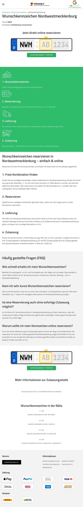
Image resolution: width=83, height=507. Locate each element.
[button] (3, 4)
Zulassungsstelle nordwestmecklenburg (41, 391)
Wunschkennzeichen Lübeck (41, 424)
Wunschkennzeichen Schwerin (41, 434)
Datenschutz (67, 464)
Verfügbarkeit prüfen (41, 55)
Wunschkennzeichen (19, 12)
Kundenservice (11, 462)
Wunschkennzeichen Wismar (41, 414)
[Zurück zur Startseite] (41, 4)
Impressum (47, 467)
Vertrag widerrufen (51, 464)
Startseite (6, 12)
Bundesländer (68, 461)
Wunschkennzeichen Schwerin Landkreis (41, 443)
